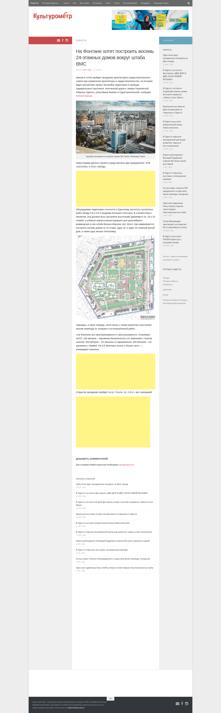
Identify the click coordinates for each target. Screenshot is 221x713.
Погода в (170, 281)
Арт (74, 3)
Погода (166, 278)
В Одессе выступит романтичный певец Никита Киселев (103, 523)
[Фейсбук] (62, 40)
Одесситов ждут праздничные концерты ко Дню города (102, 484)
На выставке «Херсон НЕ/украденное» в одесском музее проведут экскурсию (113, 559)
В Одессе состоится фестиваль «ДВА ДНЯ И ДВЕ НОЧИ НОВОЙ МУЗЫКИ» (112, 493)
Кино (108, 3)
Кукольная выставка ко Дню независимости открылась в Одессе (106, 514)
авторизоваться (126, 465)
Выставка (84, 3)
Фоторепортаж (130, 3)
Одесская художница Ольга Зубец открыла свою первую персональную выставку (114, 568)
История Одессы (50, 3)
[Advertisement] (115, 189)
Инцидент (145, 3)
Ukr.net (166, 256)
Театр (117, 3)
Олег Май (86, 70)
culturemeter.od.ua (75, 708)
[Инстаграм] (66, 40)
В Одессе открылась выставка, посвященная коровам (102, 550)
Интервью (97, 3)
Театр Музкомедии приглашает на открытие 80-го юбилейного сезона (175, 224)
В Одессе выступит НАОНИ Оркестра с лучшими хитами (172, 239)
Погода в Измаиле (171, 300)
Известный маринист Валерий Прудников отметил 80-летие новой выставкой (113, 541)
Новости (34, 3)
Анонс (66, 3)
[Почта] (58, 40)
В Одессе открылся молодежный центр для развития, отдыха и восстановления (114, 532)
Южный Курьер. (84, 96)
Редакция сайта (161, 3)
